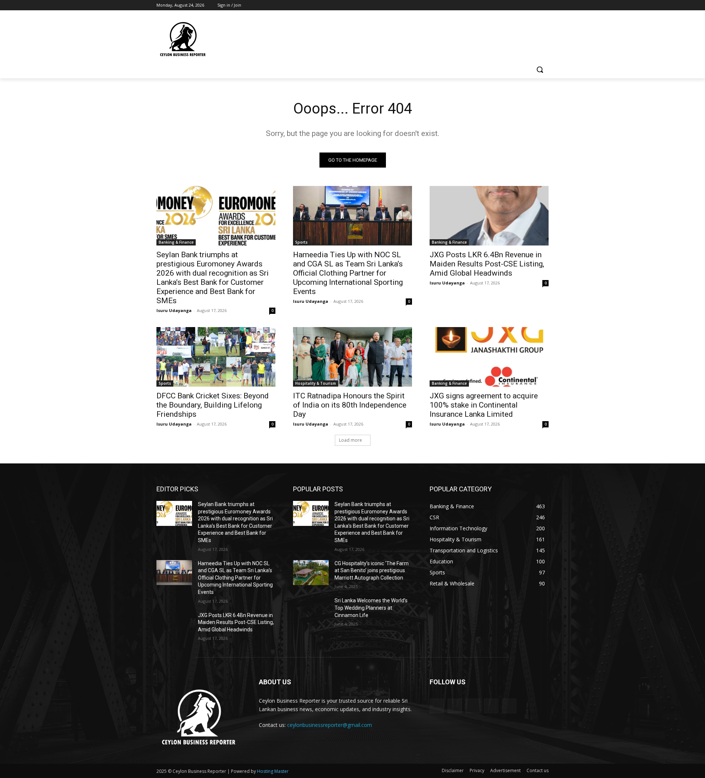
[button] (540, 69)
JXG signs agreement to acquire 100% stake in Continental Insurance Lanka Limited (484, 405)
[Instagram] (514, 5)
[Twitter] (524, 5)
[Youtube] (544, 5)
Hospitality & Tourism (315, 383)
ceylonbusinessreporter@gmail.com (329, 724)
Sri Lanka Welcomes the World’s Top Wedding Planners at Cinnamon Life (371, 608)
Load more (350, 440)
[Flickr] (473, 706)
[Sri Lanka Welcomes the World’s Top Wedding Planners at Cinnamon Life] (311, 609)
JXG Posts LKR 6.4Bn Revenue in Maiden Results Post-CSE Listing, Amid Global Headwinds (487, 263)
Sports (301, 242)
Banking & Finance (176, 242)
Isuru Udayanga (174, 310)
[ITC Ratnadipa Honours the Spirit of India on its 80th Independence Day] (352, 357)
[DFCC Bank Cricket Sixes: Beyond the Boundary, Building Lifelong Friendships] (215, 357)
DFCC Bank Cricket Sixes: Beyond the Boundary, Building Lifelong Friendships (212, 405)
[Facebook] (503, 5)
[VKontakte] (509, 706)
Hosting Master (273, 771)
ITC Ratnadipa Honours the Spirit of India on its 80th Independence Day (349, 405)
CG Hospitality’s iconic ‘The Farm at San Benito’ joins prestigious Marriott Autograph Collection (372, 570)
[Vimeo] (534, 5)
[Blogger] (437, 706)
